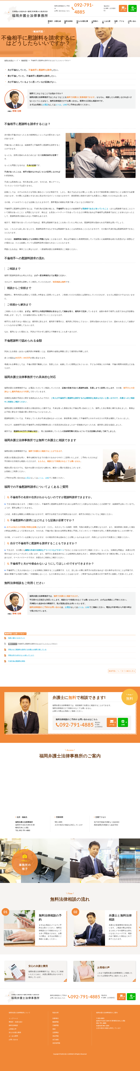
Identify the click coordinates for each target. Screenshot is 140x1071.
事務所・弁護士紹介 (54, 22)
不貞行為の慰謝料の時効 (16, 661)
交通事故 (55, 1032)
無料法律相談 (68, 22)
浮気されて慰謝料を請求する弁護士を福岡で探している (27, 650)
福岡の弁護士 (9, 60)
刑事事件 (55, 1018)
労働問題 (55, 1025)
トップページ (13, 1018)
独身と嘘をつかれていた (16, 638)
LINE (132, 10)
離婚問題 (24, 60)
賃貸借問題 (56, 1043)
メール (123, 10)
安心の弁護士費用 (82, 22)
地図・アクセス (119, 22)
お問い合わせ (132, 22)
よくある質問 (106, 22)
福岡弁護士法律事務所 (103, 1012)
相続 (54, 1029)
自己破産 (55, 1039)
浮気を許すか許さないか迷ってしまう (21, 655)
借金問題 (55, 1036)
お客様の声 (95, 22)
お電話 (45, 104)
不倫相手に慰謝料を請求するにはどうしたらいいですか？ (38, 644)
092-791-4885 (83, 8)
